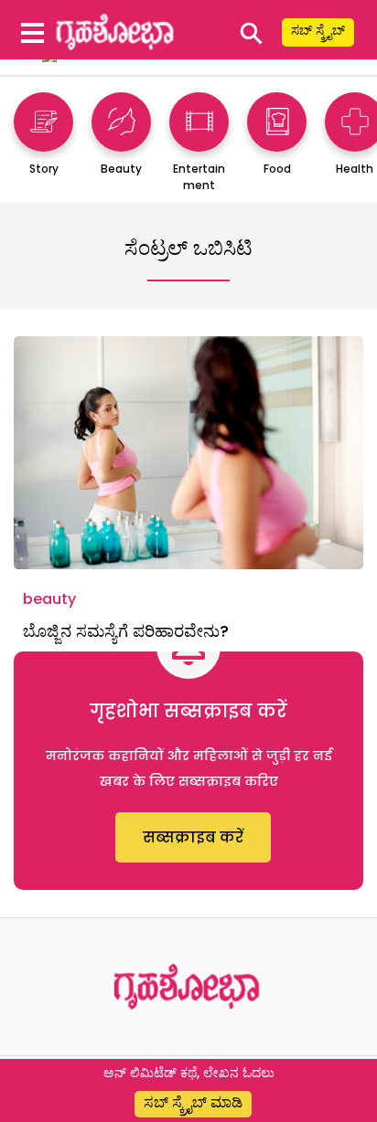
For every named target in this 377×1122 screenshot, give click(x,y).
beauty (49, 598)
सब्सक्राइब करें (193, 837)
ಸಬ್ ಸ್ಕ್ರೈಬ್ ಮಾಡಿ (193, 1102)
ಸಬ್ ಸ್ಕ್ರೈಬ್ (318, 30)
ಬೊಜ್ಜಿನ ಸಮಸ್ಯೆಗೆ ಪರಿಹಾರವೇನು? (126, 630)
